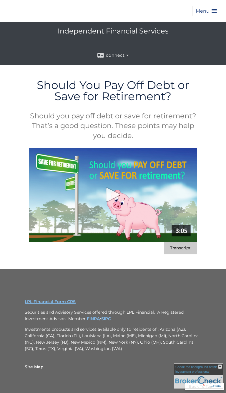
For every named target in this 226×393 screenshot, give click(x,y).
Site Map (34, 367)
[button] (206, 11)
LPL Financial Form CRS (50, 301)
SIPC (106, 318)
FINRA (93, 318)
